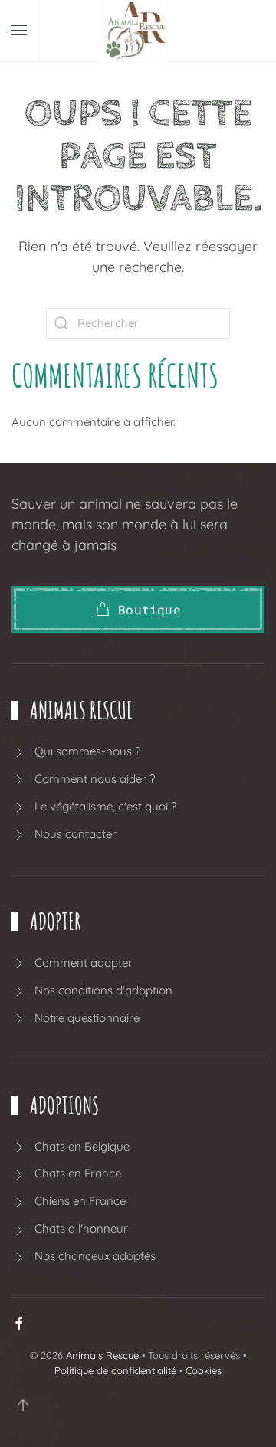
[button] (19, 30)
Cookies (204, 1370)
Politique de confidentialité (115, 1370)
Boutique (149, 609)
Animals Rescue (102, 1355)
